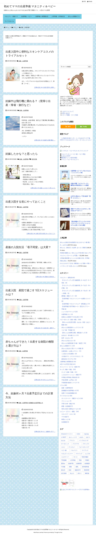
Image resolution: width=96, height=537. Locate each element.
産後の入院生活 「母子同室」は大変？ (28, 247)
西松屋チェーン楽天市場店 (69, 157)
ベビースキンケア (84, 447)
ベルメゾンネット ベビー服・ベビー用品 (73, 154)
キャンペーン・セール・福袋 (70, 367)
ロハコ (75, 457)
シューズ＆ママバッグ (70, 311)
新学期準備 (85, 466)
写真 (80, 460)
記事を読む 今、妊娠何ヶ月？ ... (44, 431)
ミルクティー (65, 457)
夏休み (63, 463)
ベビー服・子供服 (68, 330)
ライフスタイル (66, 395)
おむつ (88, 437)
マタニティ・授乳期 (67, 277)
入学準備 (72, 460)
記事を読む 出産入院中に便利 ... (44, 87)
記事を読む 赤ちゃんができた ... (44, 380)
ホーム (7, 27)
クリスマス (76, 444)
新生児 (63, 470)
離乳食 (87, 473)
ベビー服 (63, 450)
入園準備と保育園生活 (68, 361)
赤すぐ (80, 473)
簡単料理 (86, 470)
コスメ (63, 447)
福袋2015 (78, 470)
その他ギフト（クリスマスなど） (72, 356)
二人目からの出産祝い (69, 353)
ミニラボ (87, 453)
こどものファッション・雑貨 (71, 374)
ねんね (63, 440)
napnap (86, 434)
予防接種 (63, 460)
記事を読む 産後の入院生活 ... (45, 276)
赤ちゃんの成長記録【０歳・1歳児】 (74, 343)
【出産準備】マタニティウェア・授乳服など (76, 304)
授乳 (77, 466)
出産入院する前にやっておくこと (26, 201)
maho (78, 434)
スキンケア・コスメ (68, 414)
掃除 (70, 466)
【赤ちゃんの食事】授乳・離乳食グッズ (74, 332)
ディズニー (72, 447)
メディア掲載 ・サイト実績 (70, 115)
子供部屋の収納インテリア (70, 382)
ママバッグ (79, 453)
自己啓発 (63, 473)
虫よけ (72, 473)
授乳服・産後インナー (69, 296)
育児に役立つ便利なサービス (71, 409)
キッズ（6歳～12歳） (68, 369)
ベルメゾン (74, 450)
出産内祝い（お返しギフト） (71, 351)
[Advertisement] (76, 48)
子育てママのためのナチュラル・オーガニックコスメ (76, 140)
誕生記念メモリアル (69, 359)
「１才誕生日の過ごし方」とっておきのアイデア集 (75, 138)
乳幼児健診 (85, 457)
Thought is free (58, 532)
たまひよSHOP (65, 156)
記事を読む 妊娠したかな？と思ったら (43, 188)
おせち (81, 437)
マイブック (85, 450)
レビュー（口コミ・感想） (69, 411)
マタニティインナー (67, 453)
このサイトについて (68, 111)
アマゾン (72, 440)
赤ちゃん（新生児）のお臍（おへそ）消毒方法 (74, 247)
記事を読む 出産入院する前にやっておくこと (41, 233)
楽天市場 (34, 159)
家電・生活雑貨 (67, 406)
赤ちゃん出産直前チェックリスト (72, 327)
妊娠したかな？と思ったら (22, 153)
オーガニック (65, 444)
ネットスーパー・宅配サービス (72, 398)
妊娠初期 (79, 463)
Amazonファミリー (67, 434)
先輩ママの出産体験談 (69, 393)
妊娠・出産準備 (23, 61)
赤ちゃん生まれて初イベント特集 (72, 348)
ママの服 (65, 416)
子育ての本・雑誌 (68, 403)
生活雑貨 (65, 422)
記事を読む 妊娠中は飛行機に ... (44, 140)
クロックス (86, 444)
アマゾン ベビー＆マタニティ (70, 159)
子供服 (63, 466)
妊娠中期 (70, 463)
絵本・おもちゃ (67, 338)
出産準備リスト (67, 314)
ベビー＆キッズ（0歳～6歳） (70, 319)
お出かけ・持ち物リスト (70, 335)
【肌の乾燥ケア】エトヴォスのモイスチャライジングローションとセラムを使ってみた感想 (80, 223)
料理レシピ (66, 419)
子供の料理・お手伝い (69, 380)
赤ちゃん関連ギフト (67, 346)
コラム (15, 27)
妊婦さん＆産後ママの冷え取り (72, 317)
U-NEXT (63, 437)
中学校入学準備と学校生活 (70, 377)
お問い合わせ (66, 113)
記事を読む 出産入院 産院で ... (44, 328)
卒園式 (87, 460)
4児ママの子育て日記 (67, 364)
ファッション (66, 401)
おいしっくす (73, 437)
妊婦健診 (87, 463)
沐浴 (70, 470)
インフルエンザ (83, 440)
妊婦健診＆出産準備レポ (35, 403)
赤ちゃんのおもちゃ (68, 340)
